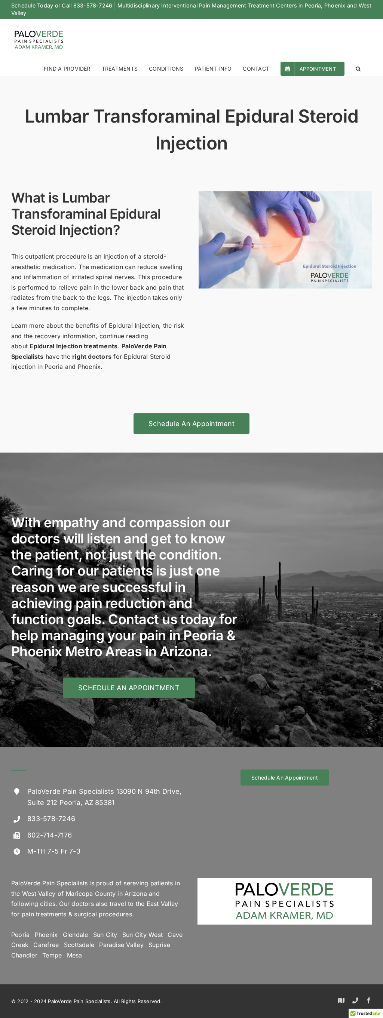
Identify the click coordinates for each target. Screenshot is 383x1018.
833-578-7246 (93, 5)
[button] (358, 68)
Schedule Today (32, 5)
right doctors (91, 356)
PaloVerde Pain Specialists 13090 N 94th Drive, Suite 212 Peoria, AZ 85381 (104, 797)
